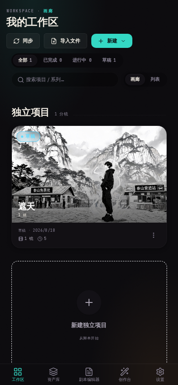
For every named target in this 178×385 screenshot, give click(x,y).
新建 (112, 40)
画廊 (135, 79)
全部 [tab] (25, 60)
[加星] (155, 137)
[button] (89, 186)
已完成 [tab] (52, 60)
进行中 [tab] (82, 60)
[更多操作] (153, 235)
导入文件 (70, 40)
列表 (155, 79)
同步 (28, 40)
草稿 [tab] (109, 60)
